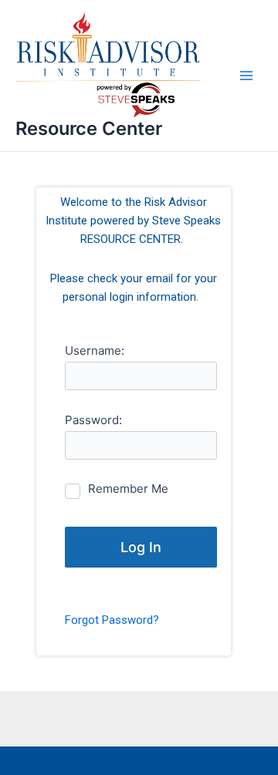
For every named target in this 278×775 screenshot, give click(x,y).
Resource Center (88, 128)
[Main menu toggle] (246, 75)
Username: (94, 350)
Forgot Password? (112, 620)
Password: (93, 420)
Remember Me (128, 488)
